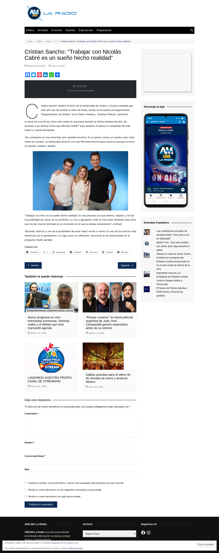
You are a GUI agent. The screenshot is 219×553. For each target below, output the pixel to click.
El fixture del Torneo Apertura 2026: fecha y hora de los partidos (171, 292)
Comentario (31, 413)
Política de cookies (75, 548)
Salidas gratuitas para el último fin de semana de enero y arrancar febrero (108, 378)
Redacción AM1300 (36, 66)
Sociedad (43, 30)
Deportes (70, 30)
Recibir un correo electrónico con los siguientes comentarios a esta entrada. (65, 490)
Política (30, 30)
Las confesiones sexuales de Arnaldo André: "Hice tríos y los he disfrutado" (172, 235)
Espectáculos (86, 30)
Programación (104, 30)
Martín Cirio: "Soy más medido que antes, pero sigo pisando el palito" (173, 246)
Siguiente (125, 265)
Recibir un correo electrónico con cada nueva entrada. (54, 496)
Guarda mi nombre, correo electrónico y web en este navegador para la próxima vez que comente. (76, 483)
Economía (56, 30)
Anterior (35, 265)
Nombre (29, 442)
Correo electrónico (35, 456)
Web (27, 469)
